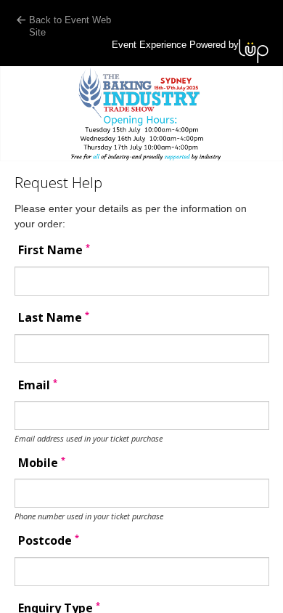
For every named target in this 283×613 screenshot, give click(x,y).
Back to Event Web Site (70, 26)
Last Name (53, 317)
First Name (54, 250)
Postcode (48, 540)
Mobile (41, 463)
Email (37, 385)
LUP (253, 51)
